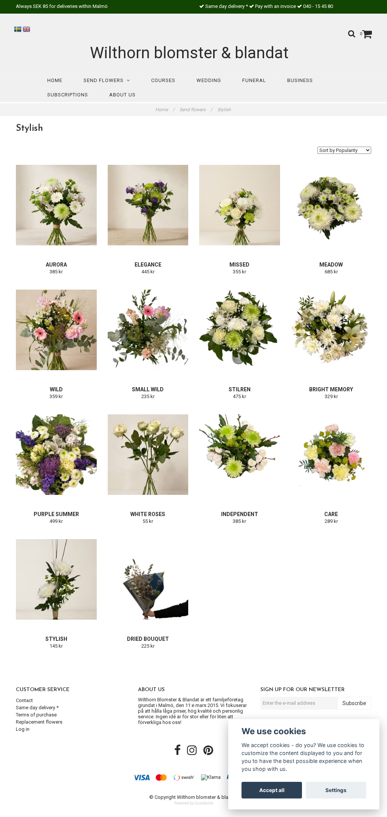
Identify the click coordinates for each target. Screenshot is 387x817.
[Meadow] (331, 205)
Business (300, 80)
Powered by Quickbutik (193, 803)
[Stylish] (56, 579)
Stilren (240, 389)
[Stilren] (239, 329)
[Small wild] (148, 329)
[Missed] (239, 205)
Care (331, 514)
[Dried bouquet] (148, 579)
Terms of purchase (36, 715)
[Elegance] (148, 205)
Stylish (224, 109)
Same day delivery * (37, 707)
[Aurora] (56, 205)
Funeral (254, 80)
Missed (239, 265)
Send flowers (105, 80)
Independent (239, 514)
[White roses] (148, 454)
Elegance (148, 265)
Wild (56, 389)
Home (54, 80)
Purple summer (56, 514)
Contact (24, 700)
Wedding (209, 80)
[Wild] (56, 329)
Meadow (331, 265)
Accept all (272, 790)
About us (122, 95)
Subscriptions (67, 95)
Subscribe (354, 703)
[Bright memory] (331, 329)
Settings (336, 790)
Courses (163, 80)
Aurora (56, 265)
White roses (147, 514)
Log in (22, 729)
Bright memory (331, 389)
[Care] (331, 454)
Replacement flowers (39, 722)
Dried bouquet (148, 639)
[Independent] (239, 454)
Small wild (148, 389)
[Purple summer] (56, 454)
